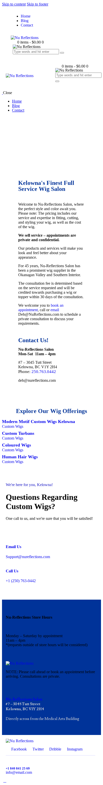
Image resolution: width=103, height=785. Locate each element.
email (54, 310)
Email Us (13, 547)
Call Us (12, 571)
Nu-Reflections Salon (24, 699)
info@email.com (19, 772)
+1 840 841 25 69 (18, 768)
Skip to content (14, 4)
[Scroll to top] (5, 780)
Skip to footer (37, 4)
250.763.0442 (44, 371)
